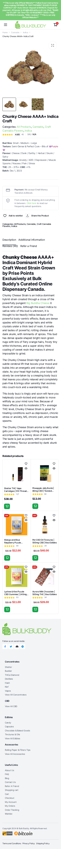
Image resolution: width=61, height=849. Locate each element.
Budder (8, 671)
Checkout (9, 798)
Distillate (9, 679)
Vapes (8, 690)
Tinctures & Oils (12, 734)
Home (5, 32)
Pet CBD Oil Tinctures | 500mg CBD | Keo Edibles (44, 541)
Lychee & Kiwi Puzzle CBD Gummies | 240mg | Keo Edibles (16, 594)
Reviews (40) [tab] (10, 246)
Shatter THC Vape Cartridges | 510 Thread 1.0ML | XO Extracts (15, 491)
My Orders (10, 806)
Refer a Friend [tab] (28, 246)
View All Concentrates (15, 694)
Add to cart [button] (35, 506)
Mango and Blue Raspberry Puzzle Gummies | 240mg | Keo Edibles (15, 544)
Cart (7, 794)
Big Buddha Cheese (37, 303)
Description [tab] (9, 239)
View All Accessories (15, 754)
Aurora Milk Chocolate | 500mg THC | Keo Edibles (44, 593)
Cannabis (15, 32)
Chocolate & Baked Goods (17, 730)
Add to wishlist (4, 215)
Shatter (8, 667)
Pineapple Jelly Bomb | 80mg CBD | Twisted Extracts (43, 491)
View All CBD (11, 706)
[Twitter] (11, 646)
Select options (7, 506)
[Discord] (16, 646)
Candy (8, 722)
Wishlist (8, 813)
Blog (7, 778)
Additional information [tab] (31, 239)
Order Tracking (12, 810)
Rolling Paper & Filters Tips (17, 750)
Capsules (9, 726)
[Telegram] (22, 646)
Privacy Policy (28, 843)
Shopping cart (11, 790)
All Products (24, 126)
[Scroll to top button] (56, 834)
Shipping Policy (42, 843)
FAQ (7, 774)
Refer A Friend (12, 786)
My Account (11, 802)
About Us (9, 770)
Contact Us (10, 782)
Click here (31, 203)
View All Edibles (12, 738)
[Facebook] (5, 646)
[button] (52, 45)
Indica (25, 32)
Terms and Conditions (11, 843)
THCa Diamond (12, 675)
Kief (7, 686)
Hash (7, 683)
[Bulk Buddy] (30, 24)
